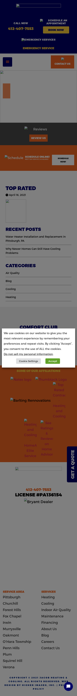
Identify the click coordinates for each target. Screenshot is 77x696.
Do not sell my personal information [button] (28, 354)
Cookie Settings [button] (28, 361)
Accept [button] (52, 361)
